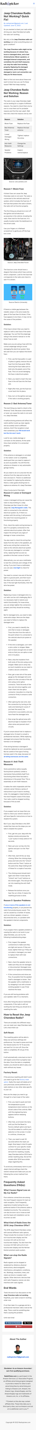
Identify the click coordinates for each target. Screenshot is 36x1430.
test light (17, 568)
